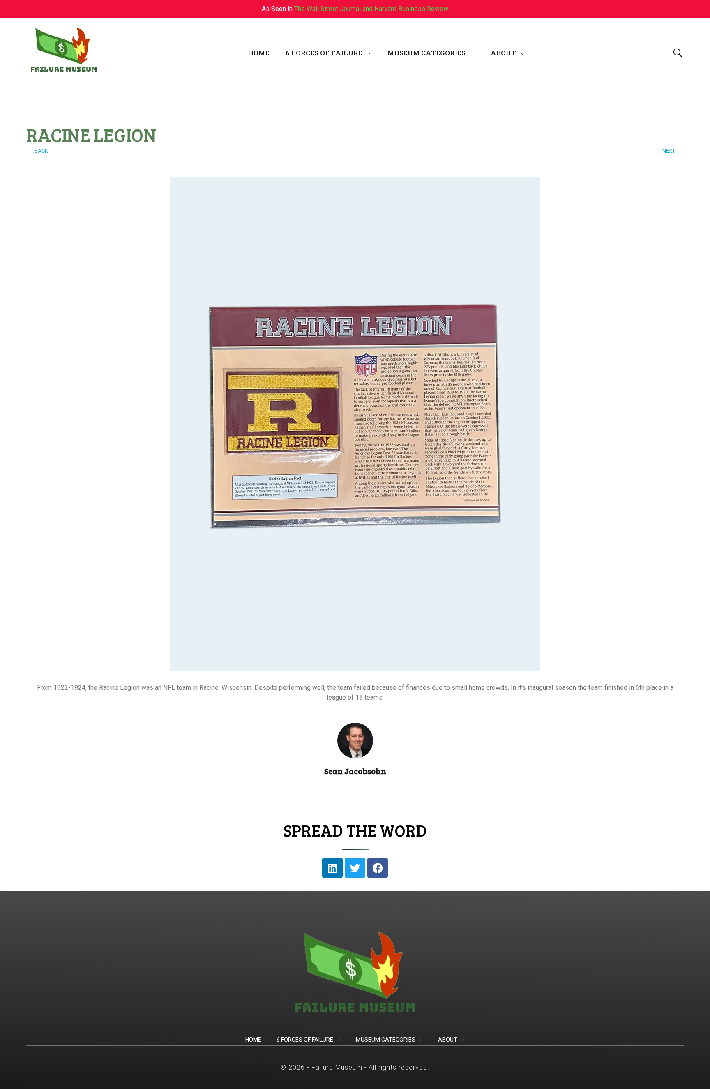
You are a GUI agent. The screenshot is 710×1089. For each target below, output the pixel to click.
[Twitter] (355, 868)
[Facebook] (377, 868)
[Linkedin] (332, 868)
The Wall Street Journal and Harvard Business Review (371, 9)
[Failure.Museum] (63, 51)
